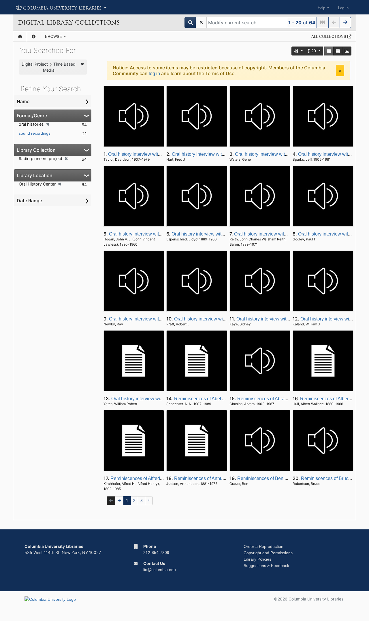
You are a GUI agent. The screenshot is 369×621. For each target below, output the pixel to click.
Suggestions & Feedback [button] (266, 565)
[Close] (340, 70)
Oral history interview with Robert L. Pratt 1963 (221, 318)
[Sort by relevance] (298, 51)
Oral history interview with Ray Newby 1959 (153, 318)
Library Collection (36, 150)
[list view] (337, 51)
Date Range (29, 200)
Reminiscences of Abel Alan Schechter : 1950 (220, 398)
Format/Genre (32, 115)
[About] (33, 36)
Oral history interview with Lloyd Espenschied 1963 (224, 233)
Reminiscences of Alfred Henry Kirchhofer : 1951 (160, 478)
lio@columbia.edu (159, 569)
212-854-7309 (156, 552)
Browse (54, 36)
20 (313, 51)
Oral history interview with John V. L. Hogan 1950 (159, 233)
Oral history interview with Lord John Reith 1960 (283, 233)
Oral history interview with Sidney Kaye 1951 (282, 318)
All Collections (329, 36)
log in (154, 73)
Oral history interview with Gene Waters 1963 (281, 154)
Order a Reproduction (263, 546)
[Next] (345, 22)
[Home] (20, 36)
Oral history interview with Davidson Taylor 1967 (157, 154)
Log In (343, 8)
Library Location (34, 175)
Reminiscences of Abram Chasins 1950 (277, 398)
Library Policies (257, 559)
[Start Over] (201, 22)
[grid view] (329, 51)
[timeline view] (346, 51)
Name (23, 101)
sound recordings (34, 133)
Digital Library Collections (69, 22)
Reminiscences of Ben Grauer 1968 (273, 478)
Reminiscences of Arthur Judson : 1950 (214, 478)
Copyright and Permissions (268, 552)
